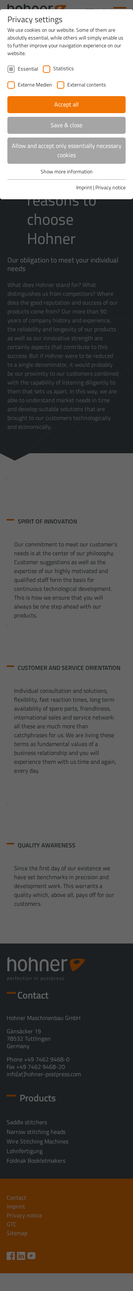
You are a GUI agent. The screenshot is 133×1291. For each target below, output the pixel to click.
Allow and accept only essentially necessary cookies (67, 150)
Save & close (66, 125)
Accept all (66, 104)
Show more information (67, 171)
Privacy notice (110, 187)
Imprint (84, 187)
